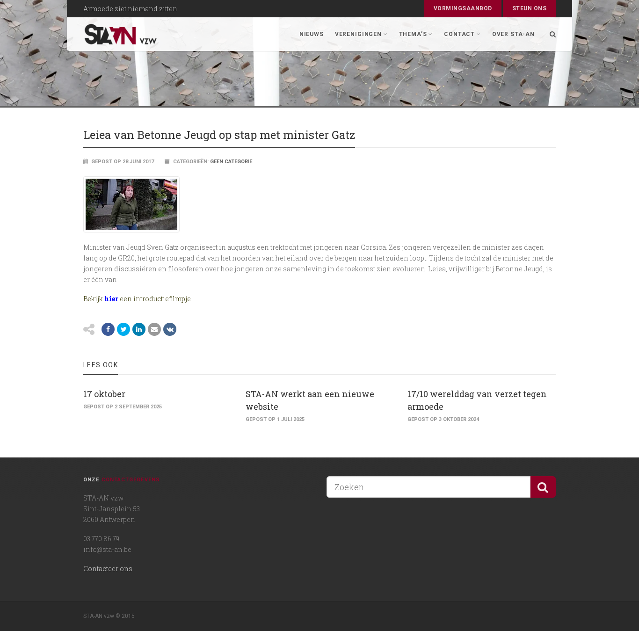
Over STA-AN (513, 34)
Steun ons (529, 8)
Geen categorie (231, 162)
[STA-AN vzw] (120, 34)
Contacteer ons (107, 568)
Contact (459, 34)
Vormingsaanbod (463, 8)
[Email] (154, 329)
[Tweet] (123, 329)
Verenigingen (358, 34)
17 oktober (104, 393)
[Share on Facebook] (108, 329)
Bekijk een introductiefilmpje (137, 298)
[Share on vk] (169, 329)
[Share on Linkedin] (138, 329)
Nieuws (311, 34)
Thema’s (413, 34)
